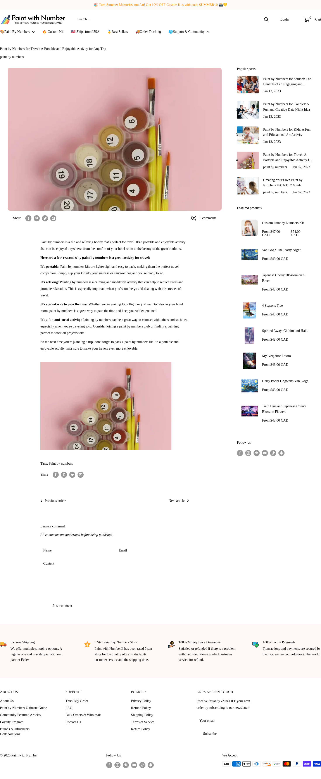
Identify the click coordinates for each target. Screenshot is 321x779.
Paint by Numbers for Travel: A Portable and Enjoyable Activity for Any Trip (287, 158)
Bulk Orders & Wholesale (83, 715)
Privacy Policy (141, 701)
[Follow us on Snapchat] (281, 453)
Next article (177, 500)
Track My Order (77, 701)
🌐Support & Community (187, 31)
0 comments (208, 218)
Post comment (62, 605)
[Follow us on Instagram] (248, 453)
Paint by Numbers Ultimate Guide (23, 708)
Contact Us (73, 722)
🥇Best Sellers (117, 31)
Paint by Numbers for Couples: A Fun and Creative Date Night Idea (286, 106)
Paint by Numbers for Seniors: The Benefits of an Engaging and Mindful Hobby (287, 82)
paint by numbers (12, 57)
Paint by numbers (61, 463)
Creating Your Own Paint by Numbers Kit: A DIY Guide (282, 182)
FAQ (69, 708)
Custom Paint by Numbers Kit (283, 223)
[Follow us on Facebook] (240, 453)
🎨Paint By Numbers (15, 31)
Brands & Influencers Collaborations (14, 731)
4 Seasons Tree (272, 305)
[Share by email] (53, 218)
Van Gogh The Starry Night (281, 250)
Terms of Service (142, 722)
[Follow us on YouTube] (265, 453)
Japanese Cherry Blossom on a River (283, 277)
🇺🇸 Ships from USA (85, 31)
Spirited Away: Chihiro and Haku (285, 331)
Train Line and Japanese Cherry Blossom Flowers (284, 408)
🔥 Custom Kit (53, 31)
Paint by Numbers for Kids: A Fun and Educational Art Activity (287, 132)
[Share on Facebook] (28, 218)
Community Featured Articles (20, 715)
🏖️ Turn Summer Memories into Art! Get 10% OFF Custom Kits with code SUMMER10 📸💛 (160, 5)
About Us (7, 701)
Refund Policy (141, 708)
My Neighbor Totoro (276, 356)
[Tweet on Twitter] (45, 218)
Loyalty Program (11, 722)
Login (284, 19)
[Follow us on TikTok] (273, 453)
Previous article (55, 500)
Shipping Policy (142, 715)
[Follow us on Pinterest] (257, 453)
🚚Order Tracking (148, 31)
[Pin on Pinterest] (37, 218)
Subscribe (210, 733)
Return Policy (140, 729)
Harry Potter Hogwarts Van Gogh (285, 381)
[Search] (266, 19)
